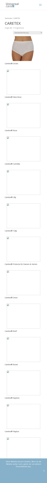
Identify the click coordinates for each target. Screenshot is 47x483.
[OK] (44, 470)
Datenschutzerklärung (23, 477)
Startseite (8, 18)
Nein (28, 471)
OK (17, 471)
